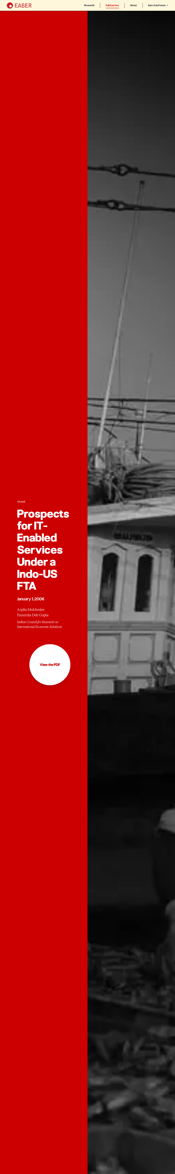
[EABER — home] (19, 5)
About (133, 5)
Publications (112, 5)
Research (89, 5)
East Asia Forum (156, 5)
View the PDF (50, 665)
